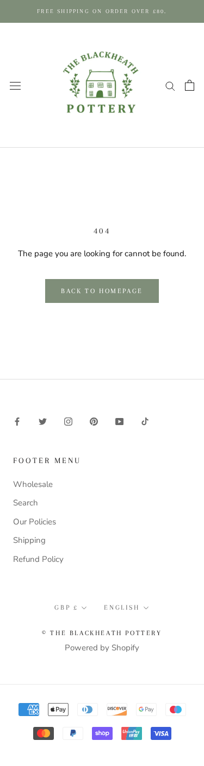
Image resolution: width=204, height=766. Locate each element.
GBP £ (66, 607)
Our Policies (34, 521)
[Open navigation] (15, 85)
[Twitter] (43, 421)
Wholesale (33, 484)
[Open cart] (189, 85)
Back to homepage (102, 291)
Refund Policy (38, 559)
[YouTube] (119, 421)
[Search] (170, 85)
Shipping (29, 540)
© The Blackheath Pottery (102, 633)
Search (25, 502)
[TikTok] (145, 421)
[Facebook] (17, 421)
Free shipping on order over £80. (101, 11)
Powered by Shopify (102, 647)
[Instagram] (68, 421)
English (121, 607)
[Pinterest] (94, 421)
